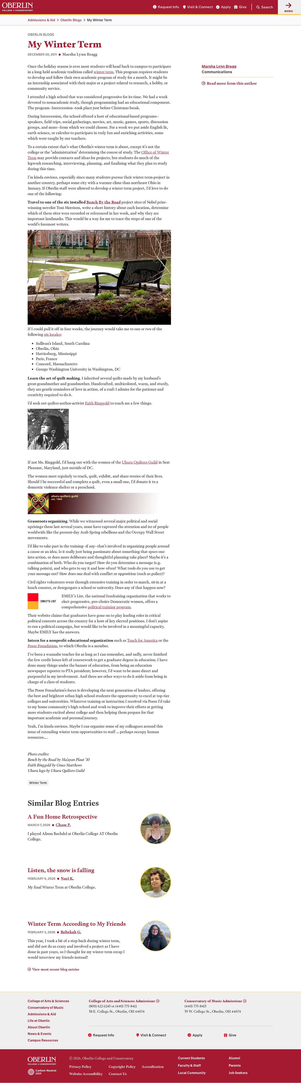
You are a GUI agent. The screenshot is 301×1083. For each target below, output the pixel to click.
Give (243, 7)
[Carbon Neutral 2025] (42, 1072)
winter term (103, 72)
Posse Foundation (42, 646)
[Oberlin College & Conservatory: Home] (17, 6)
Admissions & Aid (41, 20)
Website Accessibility (86, 1074)
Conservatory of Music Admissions (213, 1001)
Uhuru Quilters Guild (140, 462)
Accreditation (153, 1067)
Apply (226, 7)
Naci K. (67, 878)
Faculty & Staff (189, 1065)
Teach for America (142, 640)
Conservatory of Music (45, 1007)
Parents (235, 1065)
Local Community (192, 1073)
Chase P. (63, 824)
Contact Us (118, 1074)
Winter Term (38, 782)
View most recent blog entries (55, 969)
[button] (262, 7)
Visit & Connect (200, 7)
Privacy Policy (80, 1067)
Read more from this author (232, 83)
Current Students (191, 1058)
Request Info (168, 7)
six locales (52, 334)
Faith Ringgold (97, 403)
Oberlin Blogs (71, 20)
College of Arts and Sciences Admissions (122, 1001)
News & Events (39, 1034)
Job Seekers (238, 1073)
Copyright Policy (122, 1067)
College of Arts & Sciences (48, 1001)
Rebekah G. (71, 932)
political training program (109, 607)
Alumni (234, 1058)
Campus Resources (43, 1040)
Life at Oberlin (39, 1020)
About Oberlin (39, 1027)
